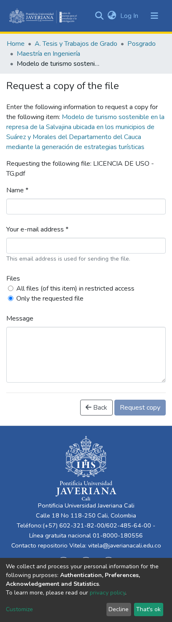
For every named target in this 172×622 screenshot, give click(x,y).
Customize (19, 609)
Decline (119, 609)
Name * (17, 190)
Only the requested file (49, 298)
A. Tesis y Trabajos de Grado (76, 43)
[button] (112, 16)
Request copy (140, 407)
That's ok (148, 609)
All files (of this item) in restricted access (75, 288)
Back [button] (99, 407)
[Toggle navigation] (154, 16)
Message (19, 318)
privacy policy (107, 593)
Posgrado (141, 43)
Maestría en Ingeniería (48, 53)
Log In (130, 15)
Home (16, 43)
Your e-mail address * (37, 229)
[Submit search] (99, 15)
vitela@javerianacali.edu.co (124, 545)
